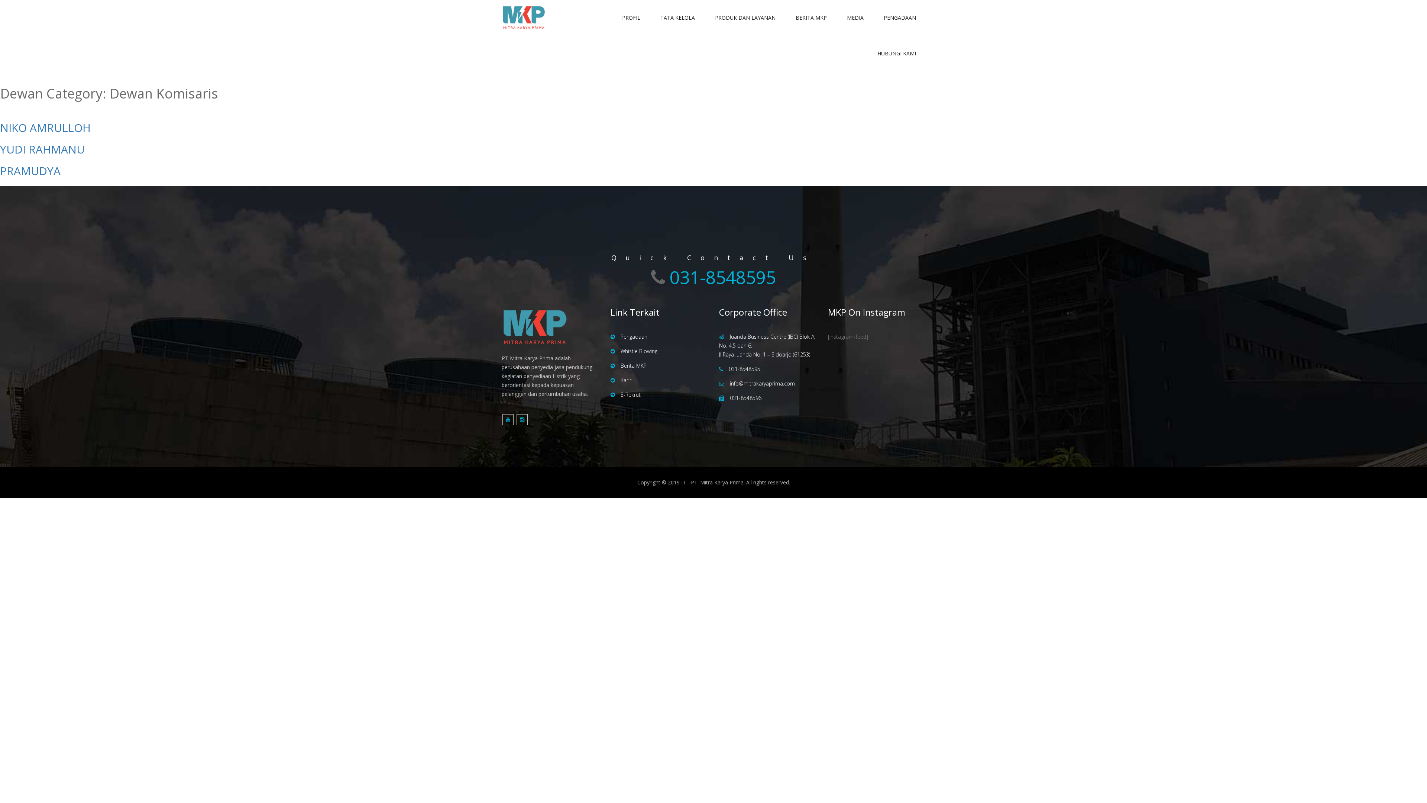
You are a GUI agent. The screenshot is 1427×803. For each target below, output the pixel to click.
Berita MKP (811, 17)
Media (855, 17)
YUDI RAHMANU (42, 149)
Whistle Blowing (639, 351)
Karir (626, 380)
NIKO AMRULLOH (45, 127)
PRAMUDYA (30, 170)
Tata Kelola (677, 17)
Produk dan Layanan (745, 17)
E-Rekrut (631, 394)
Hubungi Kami (896, 53)
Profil (631, 17)
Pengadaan (900, 17)
